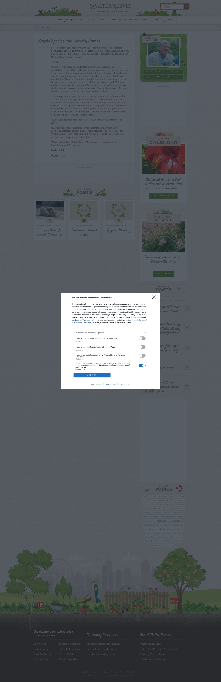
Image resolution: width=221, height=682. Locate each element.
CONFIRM (92, 375)
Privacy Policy (125, 384)
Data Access (110, 384)
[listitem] (110, 332)
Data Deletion (96, 384)
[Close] (154, 297)
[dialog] (110, 341)
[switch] (142, 338)
